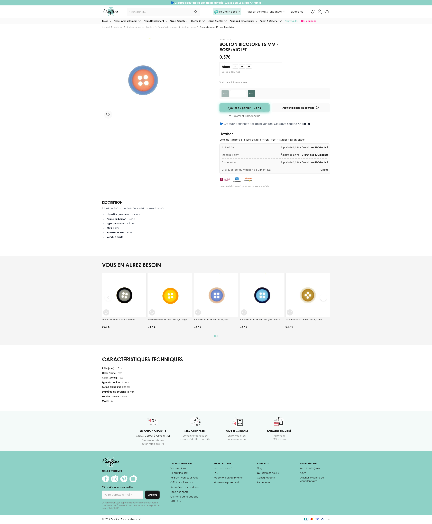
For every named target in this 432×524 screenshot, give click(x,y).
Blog (259, 468)
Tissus (105, 21)
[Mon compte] (319, 11)
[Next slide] (323, 297)
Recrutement (264, 482)
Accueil (105, 27)
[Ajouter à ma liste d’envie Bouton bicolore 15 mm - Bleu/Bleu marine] (244, 312)
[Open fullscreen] (143, 79)
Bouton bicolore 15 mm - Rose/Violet (217, 27)
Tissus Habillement (154, 21)
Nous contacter (223, 468)
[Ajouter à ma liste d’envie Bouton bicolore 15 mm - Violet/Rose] (198, 312)
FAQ (216, 472)
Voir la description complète (233, 82)
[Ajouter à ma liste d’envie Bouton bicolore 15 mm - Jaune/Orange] (152, 312)
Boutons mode (188, 27)
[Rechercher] (196, 12)
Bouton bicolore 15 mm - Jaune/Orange (167, 319)
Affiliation (175, 501)
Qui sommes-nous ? (268, 472)
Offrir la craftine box (181, 482)
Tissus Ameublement (125, 21)
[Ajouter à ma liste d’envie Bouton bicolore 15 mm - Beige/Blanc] (290, 312)
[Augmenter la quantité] (251, 93)
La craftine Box (179, 472)
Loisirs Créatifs (215, 21)
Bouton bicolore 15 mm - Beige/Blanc (304, 319)
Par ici (258, 2)
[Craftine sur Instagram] (114, 478)
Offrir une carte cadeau (184, 496)
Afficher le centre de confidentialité (312, 479)
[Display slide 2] (217, 336)
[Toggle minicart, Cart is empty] (326, 11)
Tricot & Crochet (269, 21)
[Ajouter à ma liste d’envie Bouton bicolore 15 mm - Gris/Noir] (106, 312)
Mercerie (196, 21)
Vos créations (178, 468)
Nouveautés (291, 21)
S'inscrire (152, 494)
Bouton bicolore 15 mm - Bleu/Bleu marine (260, 319)
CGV (303, 472)
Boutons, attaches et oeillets (140, 27)
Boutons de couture (167, 27)
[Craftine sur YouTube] (133, 478)
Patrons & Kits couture (242, 21)
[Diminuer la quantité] (225, 93)
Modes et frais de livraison (228, 477)
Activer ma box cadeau (184, 487)
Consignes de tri (266, 477)
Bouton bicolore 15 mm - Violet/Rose (211, 319)
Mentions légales (310, 468)
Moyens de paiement (226, 482)
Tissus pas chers (179, 491)
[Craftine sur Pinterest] (123, 478)
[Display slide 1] (215, 336)
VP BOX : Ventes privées (184, 477)
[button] (227, 11)
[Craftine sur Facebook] (105, 478)
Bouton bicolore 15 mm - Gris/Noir (118, 319)
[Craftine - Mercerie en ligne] (111, 11)
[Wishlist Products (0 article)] (312, 11)
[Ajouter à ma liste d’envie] (108, 115)
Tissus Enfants (177, 21)
